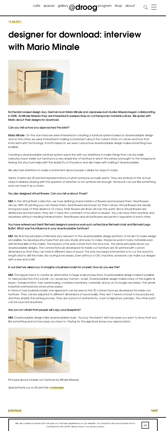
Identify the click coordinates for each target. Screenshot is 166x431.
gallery (63, 6)
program (105, 6)
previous (14, 410)
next (154, 410)
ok (145, 425)
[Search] (145, 8)
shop (118, 6)
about (130, 6)
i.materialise (56, 388)
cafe (36, 6)
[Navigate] (153, 7)
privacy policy (97, 427)
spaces (49, 6)
